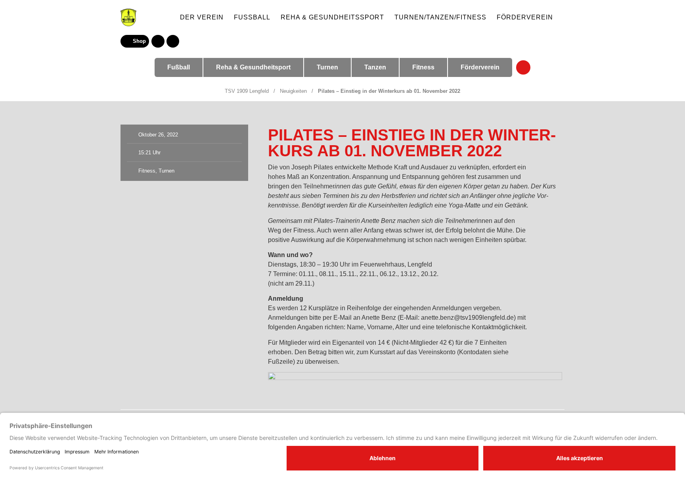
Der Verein (202, 17)
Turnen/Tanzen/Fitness (440, 17)
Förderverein (525, 17)
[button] (172, 41)
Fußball (252, 17)
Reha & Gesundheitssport (332, 17)
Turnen (166, 171)
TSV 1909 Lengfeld (247, 91)
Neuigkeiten (293, 91)
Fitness (146, 171)
